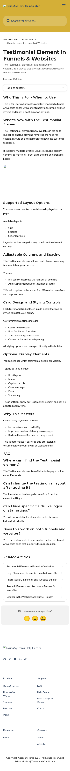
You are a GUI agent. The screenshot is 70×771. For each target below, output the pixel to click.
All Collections (10, 39)
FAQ (39, 686)
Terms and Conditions (43, 761)
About (40, 737)
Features (7, 708)
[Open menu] (64, 6)
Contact (41, 708)
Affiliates (42, 743)
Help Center (43, 692)
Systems (7, 702)
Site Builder (28, 39)
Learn (6, 737)
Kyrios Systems (11, 686)
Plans (6, 714)
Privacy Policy (22, 761)
